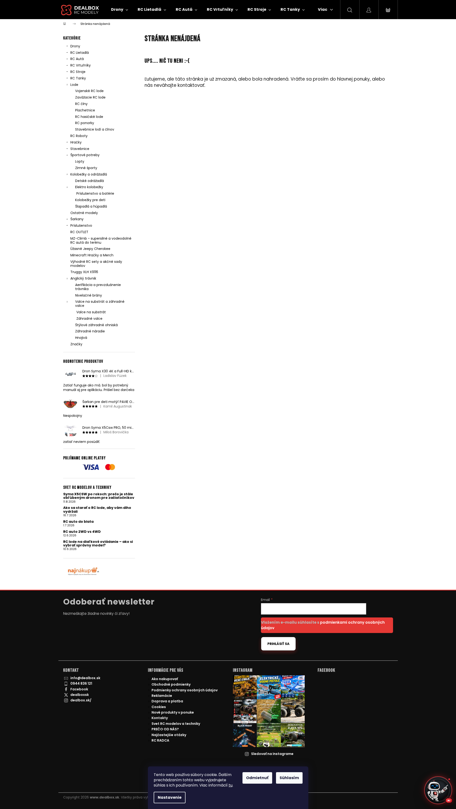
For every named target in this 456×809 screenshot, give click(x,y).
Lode (74, 84)
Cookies (159, 706)
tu (230, 785)
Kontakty (160, 717)
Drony (75, 46)
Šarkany (77, 219)
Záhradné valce (89, 318)
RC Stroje (77, 71)
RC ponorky (84, 123)
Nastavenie (169, 797)
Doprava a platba (167, 701)
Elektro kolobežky (89, 187)
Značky (76, 344)
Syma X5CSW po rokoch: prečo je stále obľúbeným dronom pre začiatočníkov (98, 496)
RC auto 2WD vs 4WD (82, 532)
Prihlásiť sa (278, 643)
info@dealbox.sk (85, 678)
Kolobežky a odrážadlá (88, 174)
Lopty (79, 161)
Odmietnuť (257, 778)
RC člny (81, 103)
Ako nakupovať (165, 679)
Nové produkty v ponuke (173, 712)
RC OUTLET (79, 232)
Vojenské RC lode (89, 90)
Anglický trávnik (83, 278)
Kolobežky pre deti (90, 200)
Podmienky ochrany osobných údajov (185, 690)
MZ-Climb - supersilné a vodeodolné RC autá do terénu (100, 240)
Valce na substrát (91, 312)
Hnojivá (81, 337)
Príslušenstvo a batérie (95, 193)
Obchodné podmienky (171, 684)
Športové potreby (85, 155)
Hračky (76, 142)
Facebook (79, 689)
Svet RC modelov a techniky (176, 723)
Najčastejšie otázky (169, 734)
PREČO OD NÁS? (165, 729)
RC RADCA (160, 740)
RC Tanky (78, 78)
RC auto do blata (78, 521)
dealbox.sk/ (80, 700)
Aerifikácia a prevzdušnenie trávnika (98, 286)
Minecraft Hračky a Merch (91, 255)
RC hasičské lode (89, 116)
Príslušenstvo (81, 225)
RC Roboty (79, 135)
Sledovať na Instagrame (272, 753)
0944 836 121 (81, 683)
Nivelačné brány (88, 295)
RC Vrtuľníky (80, 65)
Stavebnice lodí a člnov (94, 129)
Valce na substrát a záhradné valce (99, 303)
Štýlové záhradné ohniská (96, 325)
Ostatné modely (84, 212)
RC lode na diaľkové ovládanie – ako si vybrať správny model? (98, 543)
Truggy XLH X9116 (84, 272)
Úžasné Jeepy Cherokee (90, 248)
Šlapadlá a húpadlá (91, 206)
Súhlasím (289, 778)
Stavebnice (79, 148)
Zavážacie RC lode (90, 97)
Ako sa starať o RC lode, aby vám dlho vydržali (97, 509)
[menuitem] (119, 9)
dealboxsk (79, 694)
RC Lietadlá (79, 52)
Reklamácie (162, 695)
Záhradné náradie (90, 331)
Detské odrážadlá (89, 180)
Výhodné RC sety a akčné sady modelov (96, 263)
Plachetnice (85, 110)
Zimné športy (86, 167)
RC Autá (77, 58)
